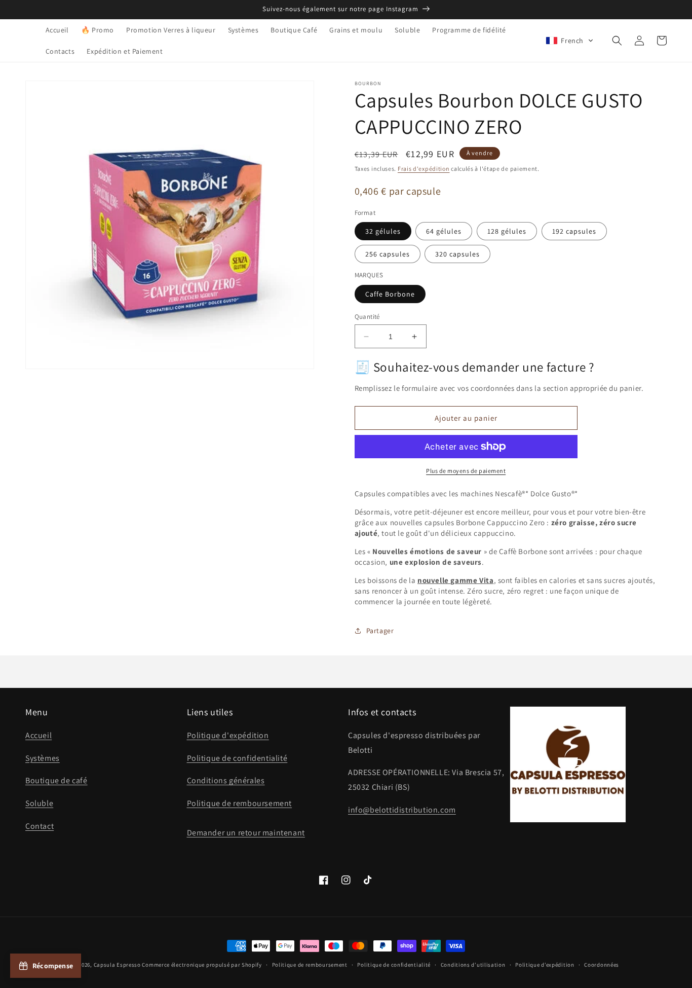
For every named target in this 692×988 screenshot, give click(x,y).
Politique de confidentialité (237, 758)
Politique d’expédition (544, 964)
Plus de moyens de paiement (466, 470)
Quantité (367, 316)
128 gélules (506, 231)
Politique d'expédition (228, 735)
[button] (570, 40)
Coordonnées (601, 964)
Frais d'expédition (424, 168)
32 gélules (383, 231)
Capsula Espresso (117, 964)
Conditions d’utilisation (473, 964)
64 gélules (444, 231)
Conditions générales (226, 780)
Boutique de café (56, 780)
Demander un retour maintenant (246, 832)
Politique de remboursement (239, 803)
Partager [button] (380, 630)
